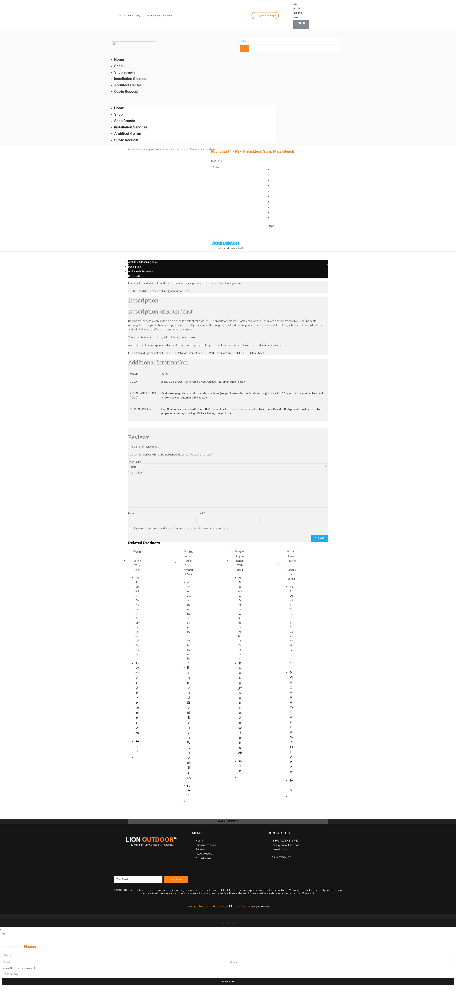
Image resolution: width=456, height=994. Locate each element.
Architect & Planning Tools (143, 262)
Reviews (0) (134, 276)
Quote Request (126, 91)
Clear (271, 225)
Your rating (135, 462)
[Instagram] (327, 15)
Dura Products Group (245, 906)
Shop (118, 66)
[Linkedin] (340, 15)
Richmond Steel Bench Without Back (189, 722)
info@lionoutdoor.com (177, 291)
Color (216, 167)
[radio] (273, 170)
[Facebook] (321, 15)
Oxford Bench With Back (137, 698)
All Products (137, 586)
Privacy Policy (195, 906)
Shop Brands (124, 72)
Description (134, 266)
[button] (265, 15)
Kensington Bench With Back (240, 708)
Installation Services (130, 79)
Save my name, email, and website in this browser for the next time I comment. (181, 528)
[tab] (228, 262)
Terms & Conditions (217, 906)
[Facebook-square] (270, 878)
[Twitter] (334, 15)
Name (133, 513)
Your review (136, 472)
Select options (228, 821)
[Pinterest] (286, 878)
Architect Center (127, 85)
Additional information (141, 271)
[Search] (244, 48)
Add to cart (225, 243)
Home (119, 59)
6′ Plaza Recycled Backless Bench (291, 722)
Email (200, 513)
